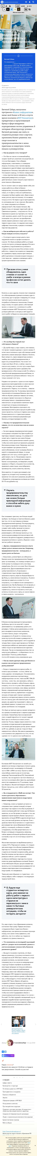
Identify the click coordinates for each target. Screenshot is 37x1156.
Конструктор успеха (12, 46)
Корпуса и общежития (9, 1094)
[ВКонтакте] (3, 1052)
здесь (29, 1142)
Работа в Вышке (7, 1123)
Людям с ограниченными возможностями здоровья (18, 1117)
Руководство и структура (10, 1086)
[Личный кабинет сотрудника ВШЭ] (29, 2)
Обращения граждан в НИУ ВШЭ (12, 1100)
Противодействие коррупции (11, 1106)
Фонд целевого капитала (10, 1103)
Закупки (5, 1097)
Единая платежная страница (11, 1120)
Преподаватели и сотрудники (11, 1092)
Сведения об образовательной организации (16, 1114)
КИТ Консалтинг (25, 118)
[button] (14, 1077)
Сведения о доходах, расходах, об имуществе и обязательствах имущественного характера (17, 1110)
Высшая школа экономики (11, 2)
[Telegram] (5, 1052)
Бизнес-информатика (12, 63)
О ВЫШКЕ (6, 1080)
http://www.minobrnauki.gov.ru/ (12, 1131)
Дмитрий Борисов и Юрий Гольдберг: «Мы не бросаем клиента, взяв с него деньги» (18, 1031)
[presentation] (1, 1024)
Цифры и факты (7, 1083)
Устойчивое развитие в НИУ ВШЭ (12, 1089)
